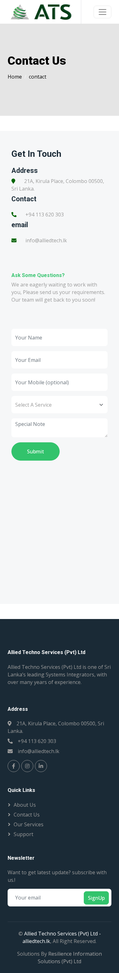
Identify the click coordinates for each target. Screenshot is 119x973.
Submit (35, 451)
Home (15, 76)
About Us (25, 804)
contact (37, 76)
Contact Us (27, 814)
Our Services (28, 824)
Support (23, 834)
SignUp (96, 897)
